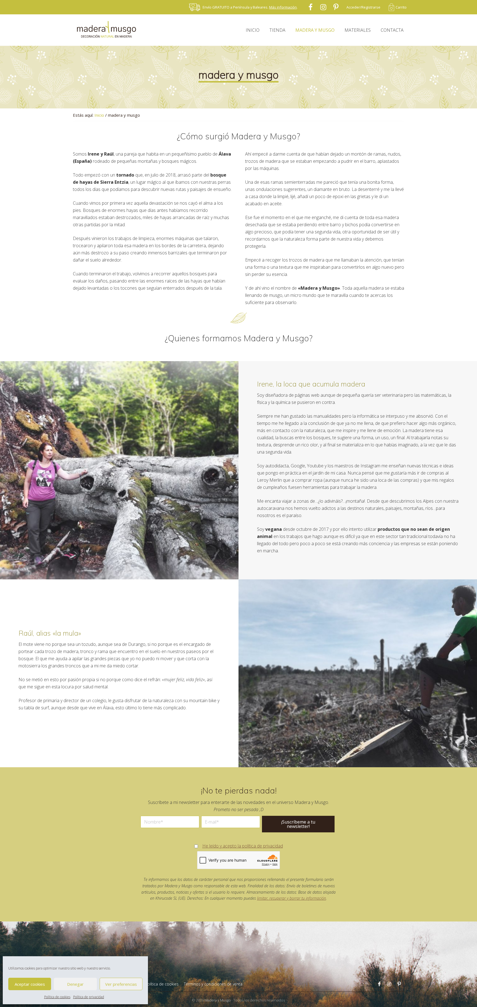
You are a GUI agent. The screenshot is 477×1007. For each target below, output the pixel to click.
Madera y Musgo (218, 1000)
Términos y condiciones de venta (213, 984)
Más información (283, 7)
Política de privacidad (88, 997)
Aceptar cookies (30, 984)
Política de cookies (57, 997)
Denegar (75, 984)
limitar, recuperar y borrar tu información (291, 898)
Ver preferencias (121, 984)
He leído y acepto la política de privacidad (242, 846)
